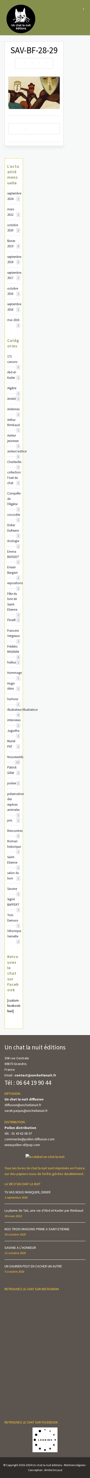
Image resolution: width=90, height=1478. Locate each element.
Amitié (13, 399)
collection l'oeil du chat (13, 477)
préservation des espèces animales (13, 802)
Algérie (13, 388)
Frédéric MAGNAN (13, 649)
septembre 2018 (13, 259)
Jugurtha (13, 731)
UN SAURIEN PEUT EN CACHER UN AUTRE (33, 1266)
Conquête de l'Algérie (13, 499)
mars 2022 (13, 212)
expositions (13, 583)
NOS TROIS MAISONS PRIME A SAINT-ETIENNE (37, 1229)
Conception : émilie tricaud (45, 1470)
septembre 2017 (13, 275)
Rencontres (13, 831)
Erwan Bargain (13, 570)
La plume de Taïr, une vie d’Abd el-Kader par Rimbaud (43, 1210)
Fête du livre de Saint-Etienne (13, 602)
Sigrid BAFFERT (13, 902)
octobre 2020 (13, 227)
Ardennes (13, 409)
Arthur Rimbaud (13, 423)
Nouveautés (13, 757)
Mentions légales (74, 1465)
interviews (13, 720)
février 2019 (13, 243)
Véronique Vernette (13, 934)
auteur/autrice (13, 451)
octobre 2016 (13, 291)
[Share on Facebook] (28, 63)
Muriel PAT (13, 743)
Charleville (13, 462)
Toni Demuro (13, 918)
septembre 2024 (13, 196)
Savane (13, 889)
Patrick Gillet (13, 770)
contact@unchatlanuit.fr (35, 1075)
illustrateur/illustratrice (13, 710)
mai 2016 (13, 320)
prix (13, 820)
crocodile (13, 515)
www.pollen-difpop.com (22, 1145)
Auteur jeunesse (13, 438)
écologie (13, 541)
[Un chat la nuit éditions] (21, 18)
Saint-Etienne (13, 860)
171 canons (13, 359)
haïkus (13, 662)
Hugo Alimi (13, 686)
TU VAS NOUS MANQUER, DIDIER (27, 1192)
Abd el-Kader (13, 375)
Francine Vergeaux (13, 634)
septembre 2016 (13, 306)
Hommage (13, 673)
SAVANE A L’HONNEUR (20, 1247)
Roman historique (13, 844)
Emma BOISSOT (13, 554)
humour (13, 699)
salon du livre (13, 875)
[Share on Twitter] (35, 63)
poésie (13, 783)
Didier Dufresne (13, 528)
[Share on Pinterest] (42, 63)
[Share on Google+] (49, 63)
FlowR (13, 620)
